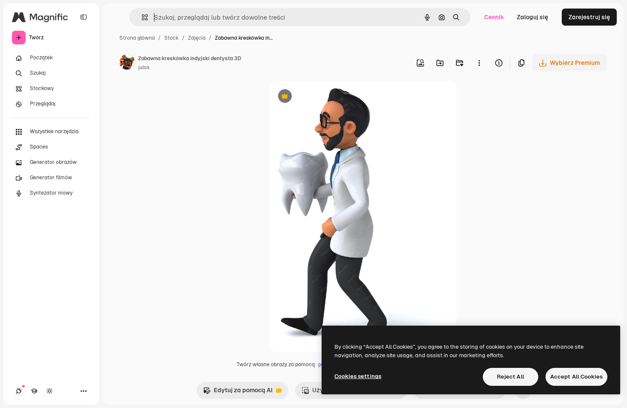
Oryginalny (328, 97)
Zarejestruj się (589, 17)
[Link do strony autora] (127, 63)
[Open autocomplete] (141, 17)
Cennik (494, 17)
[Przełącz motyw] (49, 391)
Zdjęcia (197, 38)
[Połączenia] (19, 391)
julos (143, 67)
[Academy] (34, 391)
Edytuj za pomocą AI (238, 392)
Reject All (510, 376)
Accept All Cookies (576, 376)
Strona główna (137, 38)
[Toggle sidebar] (83, 17)
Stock (171, 38)
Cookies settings (357, 376)
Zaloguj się (532, 17)
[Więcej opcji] (479, 62)
